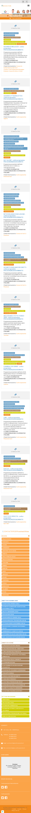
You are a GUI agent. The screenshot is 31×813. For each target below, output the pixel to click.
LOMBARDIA (5, 547)
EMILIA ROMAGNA (21, 43)
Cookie (19, 809)
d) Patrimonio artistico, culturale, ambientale (13, 461)
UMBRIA (19, 363)
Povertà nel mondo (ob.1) (11, 136)
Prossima (20, 531)
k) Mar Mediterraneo (9, 679)
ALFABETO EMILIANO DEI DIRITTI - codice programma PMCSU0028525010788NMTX (15, 268)
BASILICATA (5, 586)
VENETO (4, 553)
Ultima (26, 531)
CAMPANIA (5, 580)
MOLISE (4, 577)
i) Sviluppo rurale (8, 673)
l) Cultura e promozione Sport (12, 682)
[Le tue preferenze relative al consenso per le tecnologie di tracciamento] (2, 811)
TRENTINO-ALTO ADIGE (9, 550)
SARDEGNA (13, 313)
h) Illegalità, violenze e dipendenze (13, 91)
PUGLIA (6, 513)
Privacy (24, 809)
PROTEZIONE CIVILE (8, 702)
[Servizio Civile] (6, 5)
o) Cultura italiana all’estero (12, 690)
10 (15, 531)
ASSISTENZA (7, 39)
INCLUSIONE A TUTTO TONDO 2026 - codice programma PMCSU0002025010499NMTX (14, 317)
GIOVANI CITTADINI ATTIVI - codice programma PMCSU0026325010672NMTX (13, 97)
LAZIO (4, 571)
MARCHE (4, 568)
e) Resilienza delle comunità (11, 659)
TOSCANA (6, 313)
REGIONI (4, 536)
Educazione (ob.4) (9, 35)
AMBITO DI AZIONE (7, 642)
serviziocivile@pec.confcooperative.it (15, 748)
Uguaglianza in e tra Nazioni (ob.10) (14, 355)
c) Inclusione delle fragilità (12, 37)
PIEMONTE (7, 157)
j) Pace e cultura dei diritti (11, 676)
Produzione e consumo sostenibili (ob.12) (13, 148)
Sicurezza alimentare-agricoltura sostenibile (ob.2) (13, 139)
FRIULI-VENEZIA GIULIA (8, 556)
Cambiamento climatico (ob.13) (12, 631)
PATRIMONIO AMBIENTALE (10, 705)
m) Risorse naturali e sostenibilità (13, 685)
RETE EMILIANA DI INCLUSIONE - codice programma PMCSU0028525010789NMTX (14, 215)
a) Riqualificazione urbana (11, 645)
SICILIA (4, 592)
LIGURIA (14, 93)
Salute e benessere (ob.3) (11, 33)
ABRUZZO (5, 574)
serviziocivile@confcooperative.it (15, 743)
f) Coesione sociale (8, 662)
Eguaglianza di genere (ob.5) (12, 200)
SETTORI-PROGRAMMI (8, 696)
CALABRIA (5, 589)
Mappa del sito (15, 810)
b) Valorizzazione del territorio (13, 648)
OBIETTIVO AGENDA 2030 (10, 600)
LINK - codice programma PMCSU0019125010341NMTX (13, 418)
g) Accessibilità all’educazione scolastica (12, 260)
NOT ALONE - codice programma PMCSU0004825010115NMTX (14, 161)
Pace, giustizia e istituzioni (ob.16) (13, 637)
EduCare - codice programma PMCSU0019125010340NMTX (13, 469)
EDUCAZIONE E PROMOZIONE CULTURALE (14, 41)
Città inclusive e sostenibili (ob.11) (13, 145)
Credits (14, 809)
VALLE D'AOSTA (6, 539)
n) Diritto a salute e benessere (12, 688)
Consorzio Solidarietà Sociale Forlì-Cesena (13, 67)
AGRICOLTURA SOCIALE (10, 43)
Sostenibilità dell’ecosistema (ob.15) (14, 634)
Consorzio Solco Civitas (16, 71)
